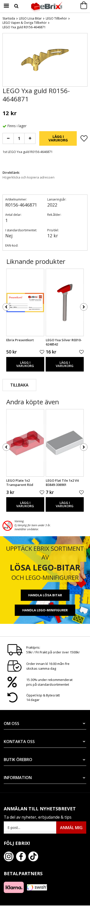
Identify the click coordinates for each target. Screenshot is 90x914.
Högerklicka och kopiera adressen (28, 177)
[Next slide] (84, 61)
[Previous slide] (6, 61)
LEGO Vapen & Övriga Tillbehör (24, 23)
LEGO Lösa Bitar (30, 18)
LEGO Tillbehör (56, 18)
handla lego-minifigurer (45, 610)
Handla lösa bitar (45, 595)
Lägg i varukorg (58, 138)
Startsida (8, 18)
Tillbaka (19, 385)
